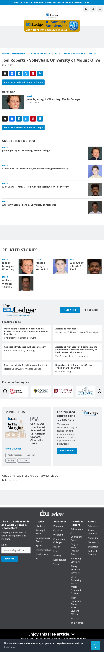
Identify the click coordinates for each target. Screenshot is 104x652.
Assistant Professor (66, 328)
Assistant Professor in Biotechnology (25, 347)
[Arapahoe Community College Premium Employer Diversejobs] (28, 391)
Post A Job (91, 310)
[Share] (12, 73)
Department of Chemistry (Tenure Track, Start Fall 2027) (74, 366)
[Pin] (33, 73)
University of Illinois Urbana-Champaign (76, 332)
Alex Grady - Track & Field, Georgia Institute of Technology (35, 186)
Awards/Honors (13, 53)
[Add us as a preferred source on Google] (40, 73)
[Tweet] (26, 73)
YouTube (24, 460)
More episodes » (14, 448)
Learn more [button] (10, 647)
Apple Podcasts (15, 455)
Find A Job (70, 310)
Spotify (11, 460)
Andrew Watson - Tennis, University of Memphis (29, 204)
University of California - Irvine (20, 337)
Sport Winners (74, 53)
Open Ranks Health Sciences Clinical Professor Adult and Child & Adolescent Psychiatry (26, 331)
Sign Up (10, 558)
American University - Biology (19, 350)
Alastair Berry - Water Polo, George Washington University (35, 168)
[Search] (93, 9)
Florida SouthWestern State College (22, 368)
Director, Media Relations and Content (25, 365)
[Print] (5, 73)
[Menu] (100, 9)
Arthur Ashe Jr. (40, 53)
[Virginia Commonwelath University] (50, 391)
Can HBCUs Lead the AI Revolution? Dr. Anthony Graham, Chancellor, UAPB (37, 433)
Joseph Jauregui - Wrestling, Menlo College (53, 99)
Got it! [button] (95, 645)
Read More (66, 450)
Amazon (31, 455)
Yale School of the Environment (71, 356)
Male (92, 53)
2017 (57, 53)
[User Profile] (86, 9)
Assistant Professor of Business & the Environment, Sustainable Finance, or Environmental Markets (76, 350)
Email (4, 545)
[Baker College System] (72, 391)
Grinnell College (63, 371)
